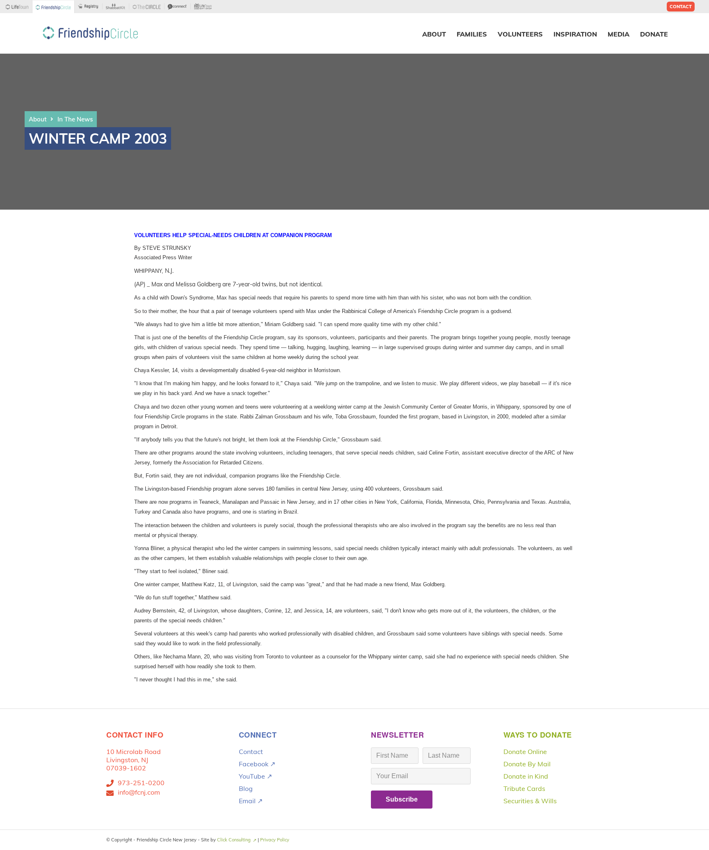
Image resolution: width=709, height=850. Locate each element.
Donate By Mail (527, 764)
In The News (75, 119)
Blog (246, 788)
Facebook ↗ (257, 764)
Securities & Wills (530, 801)
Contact (681, 6)
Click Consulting (234, 840)
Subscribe (402, 799)
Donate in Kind (525, 776)
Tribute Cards (524, 788)
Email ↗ (251, 801)
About (37, 119)
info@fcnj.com (139, 792)
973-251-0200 (141, 783)
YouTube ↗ (255, 776)
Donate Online (525, 751)
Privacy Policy (274, 840)
